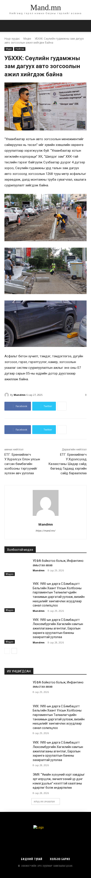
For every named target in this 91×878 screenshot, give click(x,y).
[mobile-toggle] (7, 26)
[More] (61, 406)
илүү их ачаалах (44, 801)
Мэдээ (27, 38)
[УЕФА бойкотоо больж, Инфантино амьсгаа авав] (16, 567)
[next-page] (14, 651)
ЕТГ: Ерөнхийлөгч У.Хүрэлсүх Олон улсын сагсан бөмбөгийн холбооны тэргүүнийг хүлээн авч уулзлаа (22, 464)
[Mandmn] (7, 395)
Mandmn (20, 394)
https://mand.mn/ (45, 530)
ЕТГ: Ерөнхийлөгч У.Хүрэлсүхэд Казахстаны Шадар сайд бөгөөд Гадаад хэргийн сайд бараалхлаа (67, 464)
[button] (85, 26)
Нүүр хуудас (12, 38)
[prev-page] (7, 651)
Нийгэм (19, 48)
